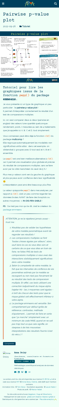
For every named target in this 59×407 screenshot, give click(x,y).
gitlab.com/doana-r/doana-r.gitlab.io (41, 397)
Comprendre (9, 343)
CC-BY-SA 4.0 (47, 379)
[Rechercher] (55, 4)
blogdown (32, 394)
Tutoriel (26, 26)
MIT (18, 382)
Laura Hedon (51, 387)
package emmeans (12, 209)
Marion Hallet (36, 389)
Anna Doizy (20, 353)
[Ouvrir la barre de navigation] (3, 4)
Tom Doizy (21, 387)
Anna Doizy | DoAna (29, 382)
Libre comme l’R (24, 361)
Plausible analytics (47, 399)
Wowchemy (47, 394)
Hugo (38, 394)
